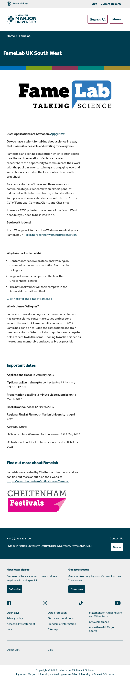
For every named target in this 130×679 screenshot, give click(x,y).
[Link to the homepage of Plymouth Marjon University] (21, 19)
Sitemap (53, 629)
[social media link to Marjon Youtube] (119, 603)
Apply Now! (57, 133)
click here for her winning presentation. (52, 234)
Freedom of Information (62, 624)
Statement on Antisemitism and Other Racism (105, 614)
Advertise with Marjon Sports (102, 629)
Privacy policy (15, 618)
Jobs (10, 629)
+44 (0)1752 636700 (19, 538)
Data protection (57, 612)
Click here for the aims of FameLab (29, 298)
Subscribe (14, 589)
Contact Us (116, 538)
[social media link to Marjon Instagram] (46, 603)
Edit (50, 649)
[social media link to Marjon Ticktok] (82, 603)
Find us (117, 547)
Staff (94, 3)
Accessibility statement (21, 624)
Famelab (24, 36)
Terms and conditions (61, 618)
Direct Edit (13, 649)
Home (11, 36)
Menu (116, 19)
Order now (76, 589)
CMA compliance (99, 621)
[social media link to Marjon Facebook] (10, 603)
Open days (13, 612)
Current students (111, 3)
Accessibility (20, 3)
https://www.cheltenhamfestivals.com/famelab (38, 481)
